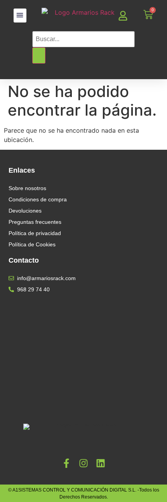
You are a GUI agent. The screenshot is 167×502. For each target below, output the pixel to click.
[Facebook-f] (66, 463)
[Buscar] (38, 55)
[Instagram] (83, 463)
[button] (20, 16)
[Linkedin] (100, 463)
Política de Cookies (32, 244)
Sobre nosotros (27, 188)
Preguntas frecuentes (35, 222)
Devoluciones (25, 211)
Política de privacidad (35, 233)
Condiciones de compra (38, 199)
